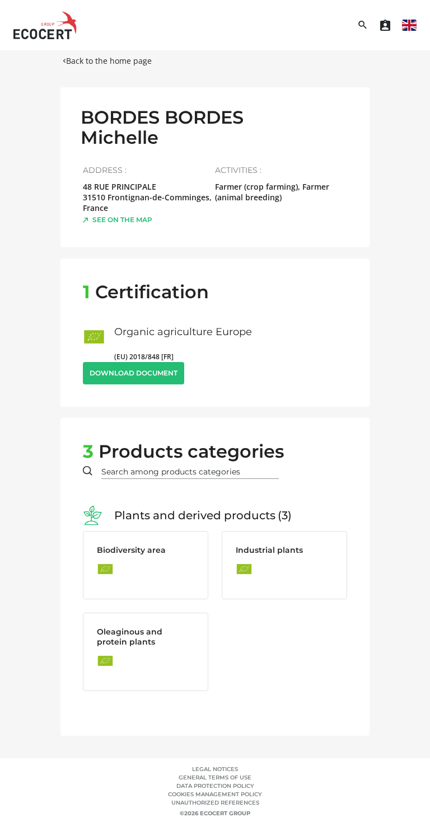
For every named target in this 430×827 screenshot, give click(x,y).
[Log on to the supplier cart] (385, 25)
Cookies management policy (215, 794)
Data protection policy (215, 786)
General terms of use (215, 777)
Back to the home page (109, 60)
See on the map (122, 219)
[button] (409, 25)
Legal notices (215, 769)
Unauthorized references (215, 802)
